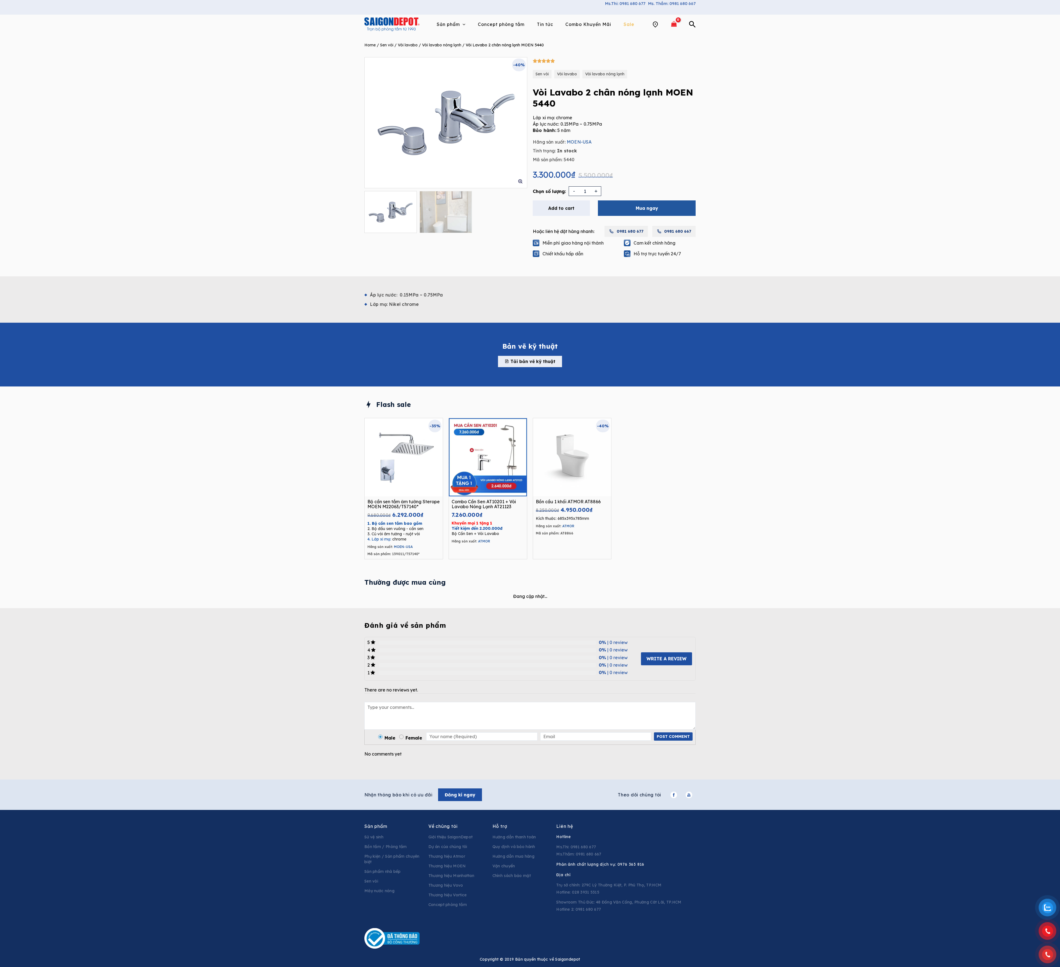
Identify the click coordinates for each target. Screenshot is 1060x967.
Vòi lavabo (408, 45)
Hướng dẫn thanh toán (514, 836)
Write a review (666, 658)
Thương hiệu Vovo (445, 885)
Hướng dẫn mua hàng (513, 856)
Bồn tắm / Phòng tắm (385, 846)
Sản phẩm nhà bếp (382, 871)
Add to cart (561, 208)
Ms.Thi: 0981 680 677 (625, 3)
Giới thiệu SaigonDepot (450, 836)
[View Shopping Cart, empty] (674, 24)
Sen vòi (386, 45)
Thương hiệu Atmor (446, 856)
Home (370, 45)
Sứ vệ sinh (373, 836)
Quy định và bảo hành (513, 846)
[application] (462, 24)
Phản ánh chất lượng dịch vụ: (600, 864)
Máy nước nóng (379, 890)
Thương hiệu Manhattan (451, 875)
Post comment (673, 736)
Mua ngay (647, 208)
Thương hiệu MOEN (447, 865)
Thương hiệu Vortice (447, 894)
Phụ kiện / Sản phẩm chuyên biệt (392, 859)
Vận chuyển (503, 865)
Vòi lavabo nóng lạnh (441, 45)
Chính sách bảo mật (511, 875)
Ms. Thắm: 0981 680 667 (672, 3)
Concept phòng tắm (447, 904)
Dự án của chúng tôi (447, 846)
